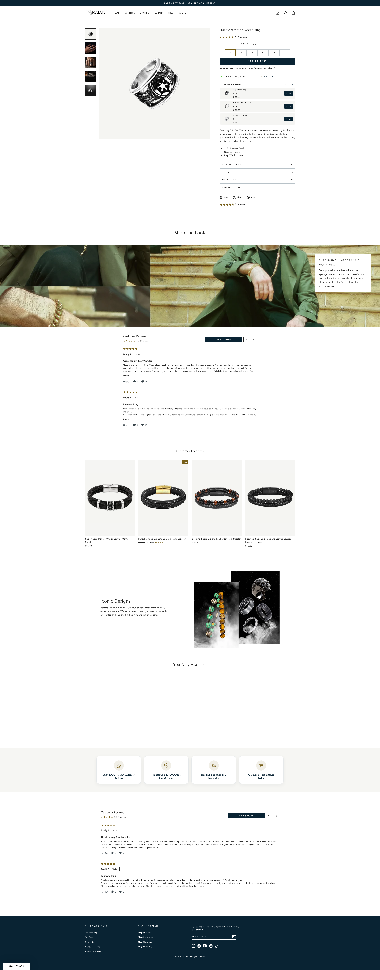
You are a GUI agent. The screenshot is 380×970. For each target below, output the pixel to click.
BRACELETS (144, 13)
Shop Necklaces (145, 941)
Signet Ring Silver (240, 115)
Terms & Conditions (93, 951)
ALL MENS (129, 13)
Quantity (254, 45)
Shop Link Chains (145, 937)
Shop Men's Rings (145, 946)
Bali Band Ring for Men (242, 102)
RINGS (170, 13)
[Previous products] (285, 84)
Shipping (228, 172)
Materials (229, 179)
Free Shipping (91, 932)
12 (285, 52)
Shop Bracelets (144, 932)
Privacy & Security (92, 946)
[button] (227, 37)
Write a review (224, 339)
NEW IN (117, 13)
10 (263, 52)
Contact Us (89, 941)
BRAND (181, 13)
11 (274, 52)
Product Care (232, 187)
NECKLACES (158, 13)
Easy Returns (90, 937)
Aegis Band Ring (239, 89)
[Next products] (292, 84)
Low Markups (231, 164)
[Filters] (246, 339)
